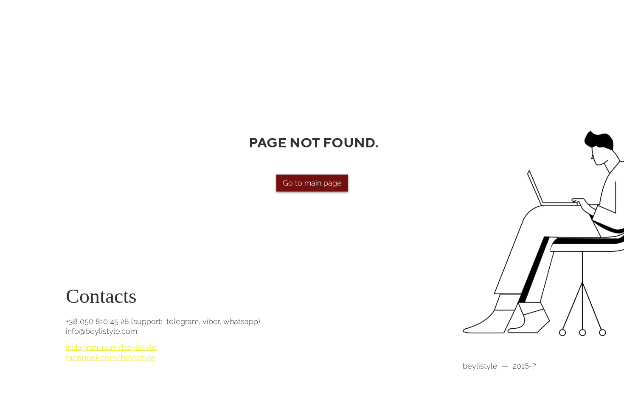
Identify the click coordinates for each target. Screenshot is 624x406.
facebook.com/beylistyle (110, 357)
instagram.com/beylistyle (111, 347)
